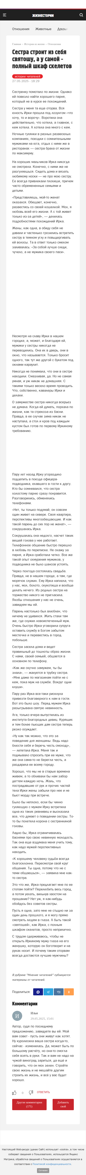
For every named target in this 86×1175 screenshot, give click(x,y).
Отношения (20, 29)
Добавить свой (63, 1104)
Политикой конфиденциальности (52, 1164)
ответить (43, 1092)
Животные (43, 29)
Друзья (62, 29)
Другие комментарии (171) (29, 1104)
